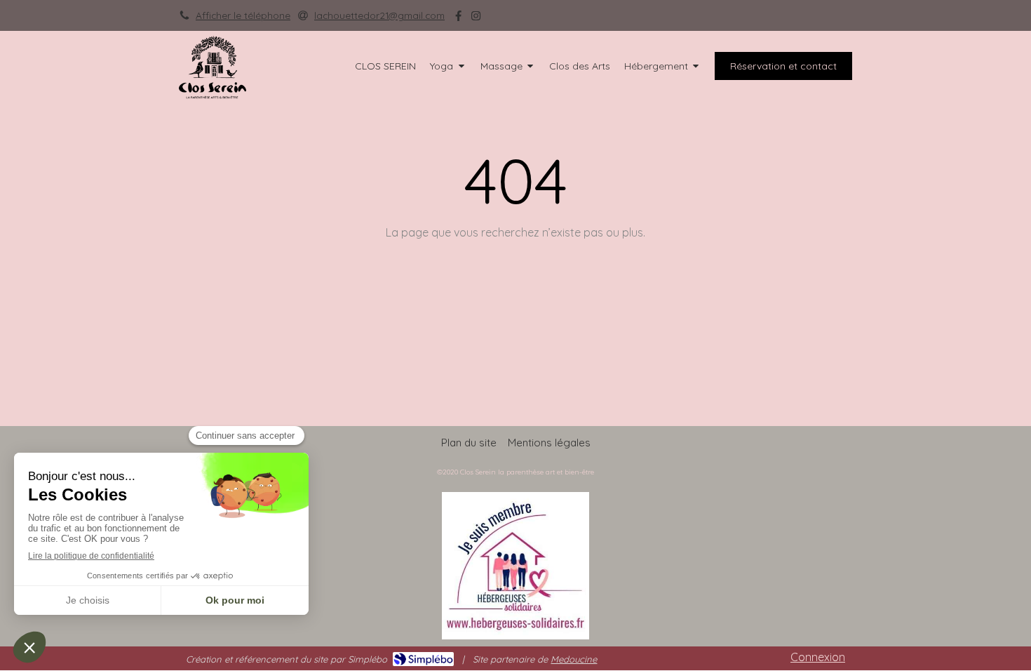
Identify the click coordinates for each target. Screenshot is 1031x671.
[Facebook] (458, 19)
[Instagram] (475, 19)
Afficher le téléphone (243, 15)
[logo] (212, 95)
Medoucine (574, 659)
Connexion (817, 657)
